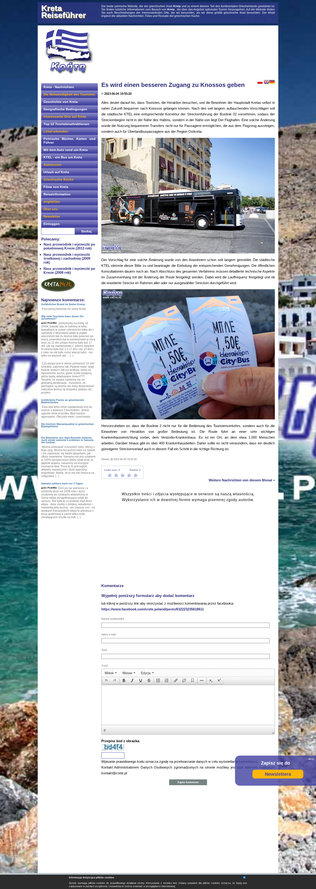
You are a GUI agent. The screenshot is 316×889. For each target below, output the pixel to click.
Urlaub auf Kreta (56, 172)
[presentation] (110, 673)
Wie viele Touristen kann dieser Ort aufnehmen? (62, 317)
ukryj (311, 758)
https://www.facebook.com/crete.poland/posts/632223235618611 (152, 609)
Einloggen (51, 224)
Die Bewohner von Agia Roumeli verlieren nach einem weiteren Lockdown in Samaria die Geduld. (67, 440)
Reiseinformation (57, 194)
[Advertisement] (188, 52)
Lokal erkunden (55, 131)
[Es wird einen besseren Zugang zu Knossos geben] (188, 195)
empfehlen (51, 201)
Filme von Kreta (55, 187)
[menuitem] (110, 672)
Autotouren (52, 164)
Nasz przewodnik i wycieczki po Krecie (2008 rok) (69, 270)
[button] (106, 680)
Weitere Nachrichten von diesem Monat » (242, 480)
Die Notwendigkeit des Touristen (69, 94)
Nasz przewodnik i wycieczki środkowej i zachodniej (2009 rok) (66, 258)
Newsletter (51, 216)
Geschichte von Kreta (60, 102)
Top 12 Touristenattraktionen (66, 124)
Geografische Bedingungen (65, 109)
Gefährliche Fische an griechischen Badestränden (62, 401)
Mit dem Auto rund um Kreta (65, 150)
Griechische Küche (58, 179)
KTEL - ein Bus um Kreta (62, 157)
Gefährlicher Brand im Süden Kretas (63, 304)
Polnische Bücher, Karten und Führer (69, 140)
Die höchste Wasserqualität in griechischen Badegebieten (67, 425)
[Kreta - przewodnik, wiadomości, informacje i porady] (68, 52)
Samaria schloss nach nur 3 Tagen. (62, 483)
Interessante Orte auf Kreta (64, 116)
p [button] (105, 729)
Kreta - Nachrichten (58, 87)
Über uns (50, 209)
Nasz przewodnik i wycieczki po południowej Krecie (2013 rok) (69, 246)
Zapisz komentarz (188, 782)
